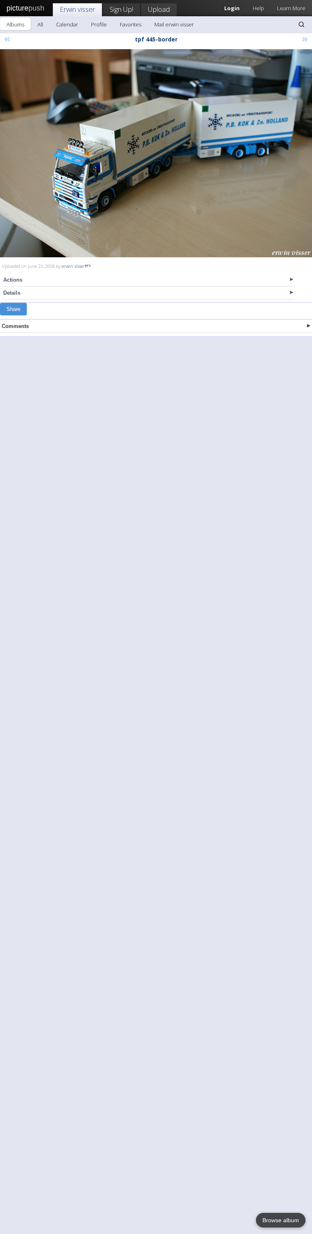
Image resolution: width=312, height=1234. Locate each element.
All (40, 24)
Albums (15, 24)
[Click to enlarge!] (156, 153)
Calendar (67, 24)
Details (11, 293)
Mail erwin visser (174, 24)
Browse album (280, 1220)
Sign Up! (121, 9)
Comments (15, 326)
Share (13, 309)
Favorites (130, 24)
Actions (12, 280)
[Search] (301, 24)
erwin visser (73, 266)
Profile (99, 24)
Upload (159, 9)
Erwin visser (77, 9)
